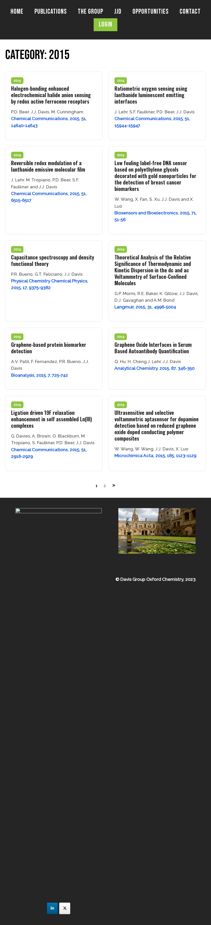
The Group (90, 12)
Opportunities (151, 12)
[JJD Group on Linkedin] (52, 908)
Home (17, 12)
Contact (190, 12)
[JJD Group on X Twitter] (64, 908)
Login (105, 25)
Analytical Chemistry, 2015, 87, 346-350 (155, 368)
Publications (50, 12)
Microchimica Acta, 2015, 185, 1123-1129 (155, 455)
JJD (117, 12)
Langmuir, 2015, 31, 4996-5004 (145, 306)
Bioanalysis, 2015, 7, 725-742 (39, 375)
